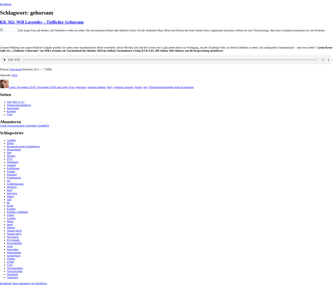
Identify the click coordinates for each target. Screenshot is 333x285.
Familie (11, 171)
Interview (12, 193)
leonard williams (97, 87)
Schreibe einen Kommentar (179, 87)
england (11, 165)
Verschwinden (15, 271)
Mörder (11, 227)
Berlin (10, 143)
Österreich (12, 277)
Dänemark (12, 162)
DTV (10, 158)
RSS (14, 75)
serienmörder (14, 252)
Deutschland (14, 149)
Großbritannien (15, 183)
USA (10, 265)
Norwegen (13, 236)
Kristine (11, 208)
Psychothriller (14, 243)
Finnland (12, 174)
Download (16, 69)
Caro (11, 87)
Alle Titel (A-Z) (15, 101)
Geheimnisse (14, 177)
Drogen (11, 155)
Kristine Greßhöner (17, 212)
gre (8, 180)
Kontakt (11, 111)
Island (10, 196)
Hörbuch (12, 187)
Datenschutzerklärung (19, 105)
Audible (11, 140)
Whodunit (12, 274)
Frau (71, 87)
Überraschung (156, 87)
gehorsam (81, 87)
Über (9, 114)
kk (8, 202)
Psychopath (13, 240)
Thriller (11, 258)
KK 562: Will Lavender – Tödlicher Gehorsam (42, 22)
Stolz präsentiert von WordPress (29, 283)
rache (10, 246)
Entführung (13, 168)
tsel (145, 87)
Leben (10, 215)
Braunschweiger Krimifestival (23, 146)
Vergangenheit (15, 268)
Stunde (138, 87)
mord (10, 224)
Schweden (12, 249)
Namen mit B (14, 230)
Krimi (10, 205)
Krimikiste (5, 4)
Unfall (10, 261)
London (11, 218)
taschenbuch (13, 255)
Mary (110, 87)
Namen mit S (14, 233)
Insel (9, 190)
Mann (10, 221)
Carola (64, 87)
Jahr (9, 199)
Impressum (13, 108)
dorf (9, 152)
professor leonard (123, 87)
